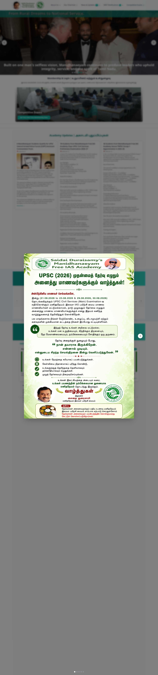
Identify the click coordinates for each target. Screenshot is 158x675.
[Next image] (140, 336)
